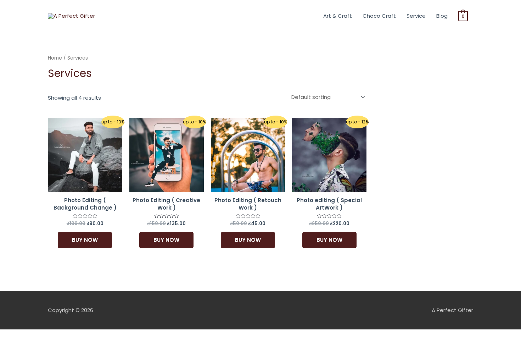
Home (55, 58)
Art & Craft (337, 16)
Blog (442, 16)
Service (416, 16)
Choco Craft (379, 16)
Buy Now (85, 240)
